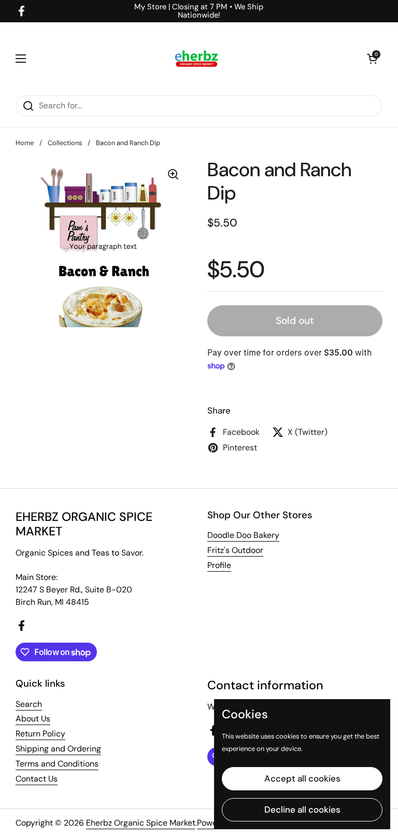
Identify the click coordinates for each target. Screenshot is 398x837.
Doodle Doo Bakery (243, 535)
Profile (219, 565)
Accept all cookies (302, 778)
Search (29, 704)
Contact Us (37, 778)
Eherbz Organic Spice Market (140, 822)
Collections (65, 142)
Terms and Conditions (57, 763)
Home (25, 142)
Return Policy (40, 733)
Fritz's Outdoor (235, 550)
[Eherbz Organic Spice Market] (196, 58)
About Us (33, 718)
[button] (372, 58)
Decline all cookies (302, 809)
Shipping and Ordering (58, 748)
